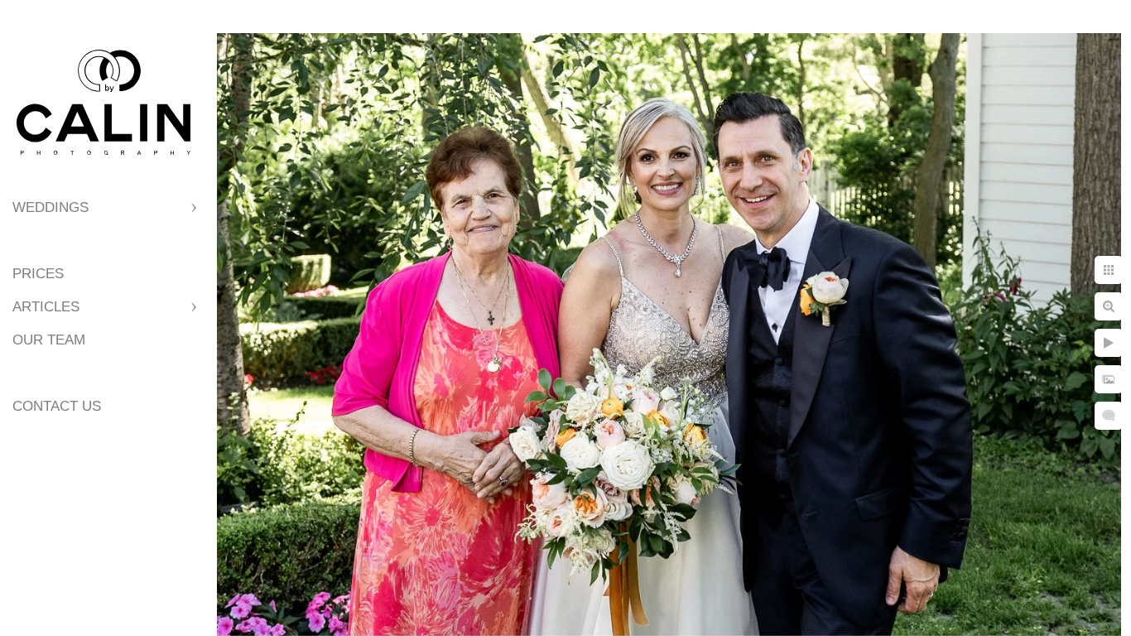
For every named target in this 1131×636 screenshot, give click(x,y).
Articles (45, 307)
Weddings (50, 207)
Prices (38, 274)
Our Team (48, 340)
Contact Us (56, 406)
